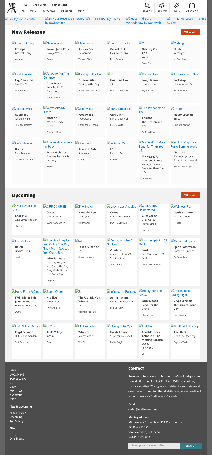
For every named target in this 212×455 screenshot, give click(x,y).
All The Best (20, 90)
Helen (19, 247)
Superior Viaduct (182, 342)
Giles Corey (149, 216)
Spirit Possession (185, 247)
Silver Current (148, 63)
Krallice (52, 297)
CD (23, 11)
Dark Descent (180, 315)
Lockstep (180, 80)
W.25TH (82, 342)
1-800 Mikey (54, 332)
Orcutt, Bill (117, 49)
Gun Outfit (117, 114)
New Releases (18, 413)
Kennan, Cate (87, 149)
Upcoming (16, 417)
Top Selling (16, 421)
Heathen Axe (119, 80)
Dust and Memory (23, 124)
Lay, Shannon (24, 80)
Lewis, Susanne (88, 247)
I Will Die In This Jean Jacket (25, 299)
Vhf (143, 354)
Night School (148, 90)
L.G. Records (116, 124)
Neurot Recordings (183, 166)
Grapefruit (51, 280)
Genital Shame (184, 212)
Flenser (50, 166)
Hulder (178, 49)
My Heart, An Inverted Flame (152, 158)
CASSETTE (67, 11)
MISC (81, 11)
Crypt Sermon (183, 301)
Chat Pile (21, 216)
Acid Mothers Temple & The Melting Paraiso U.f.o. (152, 338)
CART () (192, 11)
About (13, 434)
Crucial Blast (148, 178)
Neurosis (180, 152)
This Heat (180, 332)
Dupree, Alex (87, 80)
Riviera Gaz (85, 49)
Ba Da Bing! (116, 342)
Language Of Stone (88, 124)
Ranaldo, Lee (87, 212)
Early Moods (150, 301)
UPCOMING (40, 4)
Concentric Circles (86, 257)
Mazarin (52, 118)
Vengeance (20, 59)
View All (190, 31)
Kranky (81, 159)
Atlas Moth (54, 83)
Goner (50, 342)
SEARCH (147, 11)
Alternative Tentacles (152, 264)
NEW (24, 4)
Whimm (83, 332)
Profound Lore (53, 97)
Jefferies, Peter (57, 258)
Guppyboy (21, 114)
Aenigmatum (119, 297)
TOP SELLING (60, 4)
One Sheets (17, 438)
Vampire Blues (85, 59)
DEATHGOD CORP (119, 90)
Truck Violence (57, 152)
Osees (19, 149)
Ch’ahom (116, 250)
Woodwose (85, 114)
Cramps (20, 49)
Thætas (147, 118)
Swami (50, 59)
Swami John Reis (58, 49)
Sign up (191, 445)
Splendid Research (87, 311)
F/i (111, 149)
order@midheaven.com (143, 409)
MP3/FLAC (49, 11)
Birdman (114, 159)
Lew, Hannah (151, 80)
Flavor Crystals (183, 114)
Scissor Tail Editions (87, 90)
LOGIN (177, 11)
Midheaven (12, 8)
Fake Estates (116, 59)
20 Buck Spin (180, 59)
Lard (145, 250)
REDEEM (162, 11)
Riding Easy (147, 315)
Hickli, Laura (118, 332)
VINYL (34, 11)
